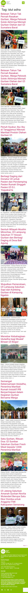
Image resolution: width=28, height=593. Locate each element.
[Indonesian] (2, 6)
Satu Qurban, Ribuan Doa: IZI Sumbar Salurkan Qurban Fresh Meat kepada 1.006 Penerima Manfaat (13, 444)
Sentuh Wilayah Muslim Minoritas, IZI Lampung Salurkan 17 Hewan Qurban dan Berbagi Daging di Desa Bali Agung (13, 236)
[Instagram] (11, 590)
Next (25, 545)
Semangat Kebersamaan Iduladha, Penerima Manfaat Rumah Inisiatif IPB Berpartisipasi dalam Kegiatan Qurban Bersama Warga (13, 389)
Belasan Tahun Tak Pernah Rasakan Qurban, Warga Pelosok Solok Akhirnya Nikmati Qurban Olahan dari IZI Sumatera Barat (13, 20)
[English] (4, 6)
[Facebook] (2, 590)
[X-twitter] (5, 590)
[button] (23, 2)
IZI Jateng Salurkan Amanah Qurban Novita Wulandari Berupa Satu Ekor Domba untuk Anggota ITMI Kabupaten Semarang (13, 497)
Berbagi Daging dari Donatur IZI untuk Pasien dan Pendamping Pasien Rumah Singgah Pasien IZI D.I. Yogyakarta (14, 183)
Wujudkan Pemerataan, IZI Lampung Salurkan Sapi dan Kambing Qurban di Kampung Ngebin (13, 290)
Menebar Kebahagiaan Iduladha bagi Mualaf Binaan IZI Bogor (13, 339)
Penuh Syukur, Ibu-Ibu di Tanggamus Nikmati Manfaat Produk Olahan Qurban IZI (13, 131)
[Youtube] (8, 590)
